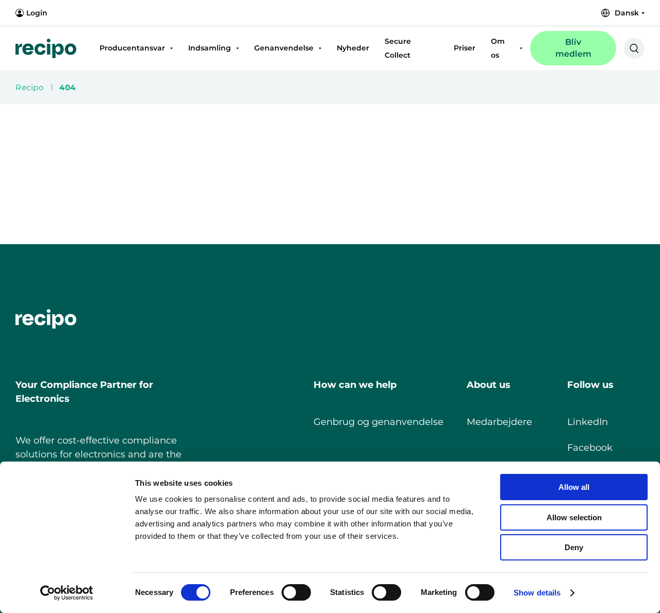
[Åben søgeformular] (634, 48)
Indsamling (209, 48)
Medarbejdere (499, 422)
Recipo (29, 87)
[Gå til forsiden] (45, 48)
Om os (498, 48)
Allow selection (574, 517)
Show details (537, 592)
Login (36, 13)
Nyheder (353, 48)
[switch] (288, 590)
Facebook (590, 447)
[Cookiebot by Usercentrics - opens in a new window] (67, 593)
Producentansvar (132, 48)
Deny (574, 547)
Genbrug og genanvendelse (378, 422)
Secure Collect (398, 48)
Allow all (573, 487)
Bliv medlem (573, 47)
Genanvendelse (284, 48)
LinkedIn (587, 422)
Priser (464, 48)
